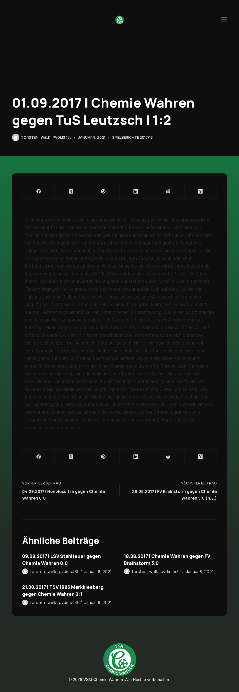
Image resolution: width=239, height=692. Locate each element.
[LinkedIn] (135, 191)
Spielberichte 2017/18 (132, 137)
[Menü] (224, 20)
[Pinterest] (103, 191)
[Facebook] (38, 191)
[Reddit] (168, 191)
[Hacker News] (200, 191)
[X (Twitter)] (71, 191)
